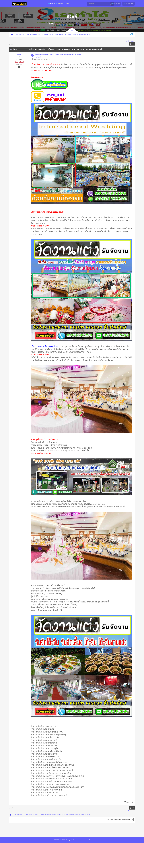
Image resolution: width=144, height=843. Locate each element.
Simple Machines (71, 840)
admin (19, 55)
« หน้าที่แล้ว (127, 41)
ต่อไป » (133, 41)
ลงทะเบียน (91, 24)
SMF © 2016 (63, 840)
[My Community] (19, 4)
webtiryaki (87, 840)
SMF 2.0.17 (56, 840)
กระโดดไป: (110, 819)
